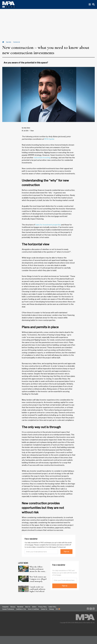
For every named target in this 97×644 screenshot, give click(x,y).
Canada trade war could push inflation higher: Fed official (37, 589)
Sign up (66, 551)
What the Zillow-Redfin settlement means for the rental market (37, 569)
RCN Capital (49, 139)
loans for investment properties (48, 225)
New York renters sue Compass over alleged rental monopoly (38, 579)
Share (32, 130)
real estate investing (42, 158)
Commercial (16, 42)
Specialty (8, 42)
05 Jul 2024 (25, 130)
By (26, 128)
